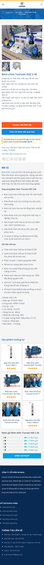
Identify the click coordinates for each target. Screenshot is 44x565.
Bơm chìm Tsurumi (10, 172)
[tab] (22, 168)
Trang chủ (9, 12)
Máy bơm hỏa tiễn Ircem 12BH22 (32, 421)
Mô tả (5, 167)
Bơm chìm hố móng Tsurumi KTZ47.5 (33, 392)
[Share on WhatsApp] (4, 159)
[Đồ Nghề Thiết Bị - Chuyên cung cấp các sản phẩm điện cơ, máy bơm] (22, 5)
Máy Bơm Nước (31, 12)
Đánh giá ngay (22, 455)
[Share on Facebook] (8, 159)
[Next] (39, 42)
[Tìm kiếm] (41, 4)
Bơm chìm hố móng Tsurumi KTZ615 (11, 421)
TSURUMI (22, 14)
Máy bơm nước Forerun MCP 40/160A (11, 392)
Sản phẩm (19, 12)
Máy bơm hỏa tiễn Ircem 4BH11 (11, 364)
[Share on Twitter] (12, 159)
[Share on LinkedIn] (24, 159)
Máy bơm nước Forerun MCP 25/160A (33, 364)
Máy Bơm (13, 147)
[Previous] (5, 42)
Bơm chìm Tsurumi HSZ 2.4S (15, 154)
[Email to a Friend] (16, 159)
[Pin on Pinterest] (20, 159)
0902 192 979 (27, 142)
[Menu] (3, 4)
